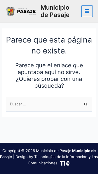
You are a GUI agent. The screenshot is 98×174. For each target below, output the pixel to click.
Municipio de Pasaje (55, 11)
